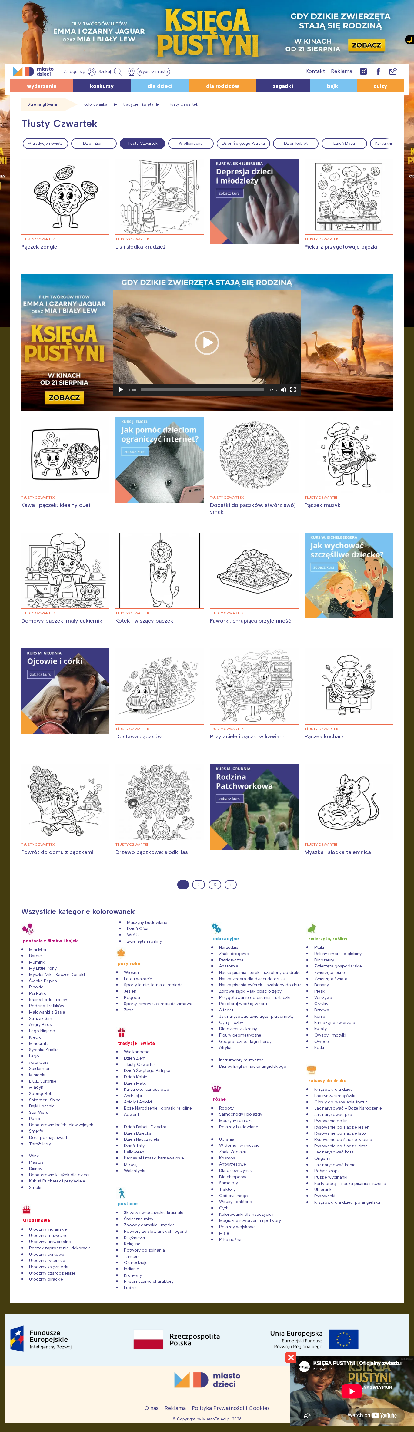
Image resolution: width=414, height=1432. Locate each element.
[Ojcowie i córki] (65, 691)
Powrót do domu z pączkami (57, 852)
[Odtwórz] (121, 390)
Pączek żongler (40, 246)
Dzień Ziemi (94, 143)
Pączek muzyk (323, 505)
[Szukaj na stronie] (110, 72)
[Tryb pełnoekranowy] (293, 390)
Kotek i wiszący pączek (144, 620)
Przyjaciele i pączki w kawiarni (248, 736)
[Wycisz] (283, 390)
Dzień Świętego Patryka (243, 143)
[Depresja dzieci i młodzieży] (254, 201)
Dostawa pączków (138, 736)
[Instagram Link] (363, 71)
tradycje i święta (138, 104)
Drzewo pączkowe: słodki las (151, 852)
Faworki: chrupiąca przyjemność (250, 620)
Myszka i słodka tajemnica (338, 852)
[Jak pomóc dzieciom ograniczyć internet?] (159, 459)
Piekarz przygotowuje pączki (341, 246)
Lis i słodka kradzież (140, 246)
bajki (333, 86)
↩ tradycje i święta (45, 143)
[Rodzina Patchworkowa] (254, 806)
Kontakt (315, 71)
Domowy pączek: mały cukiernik (61, 620)
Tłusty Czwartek (142, 143)
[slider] (202, 389)
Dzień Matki (344, 143)
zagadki (283, 86)
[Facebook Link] (378, 71)
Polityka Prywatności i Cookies (231, 1408)
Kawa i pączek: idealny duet (56, 505)
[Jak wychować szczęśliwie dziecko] (349, 575)
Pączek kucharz (324, 736)
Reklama (341, 71)
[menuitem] (45, 143)
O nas (152, 1408)
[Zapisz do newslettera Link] (393, 71)
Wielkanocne (191, 143)
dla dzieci (160, 86)
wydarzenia (41, 86)
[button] (207, 343)
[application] (207, 343)
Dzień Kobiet (296, 143)
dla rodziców (222, 86)
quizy (380, 86)
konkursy (102, 86)
